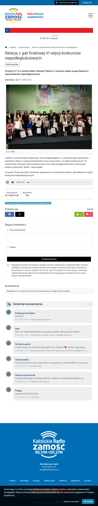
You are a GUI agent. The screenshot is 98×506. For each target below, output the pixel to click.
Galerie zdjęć (49, 481)
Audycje (36, 481)
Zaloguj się (87, 2)
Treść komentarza (17, 230)
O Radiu (12, 481)
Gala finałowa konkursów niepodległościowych (34, 203)
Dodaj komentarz (49, 259)
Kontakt (87, 481)
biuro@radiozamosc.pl (49, 470)
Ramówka (24, 481)
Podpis (12, 247)
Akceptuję (88, 501)
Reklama (63, 481)
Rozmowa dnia (12, 64)
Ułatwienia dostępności (68, 3)
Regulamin (75, 481)
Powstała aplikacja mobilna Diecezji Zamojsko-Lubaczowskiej (38, 30)
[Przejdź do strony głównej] (24, 15)
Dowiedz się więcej (71, 501)
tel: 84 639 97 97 (49, 467)
